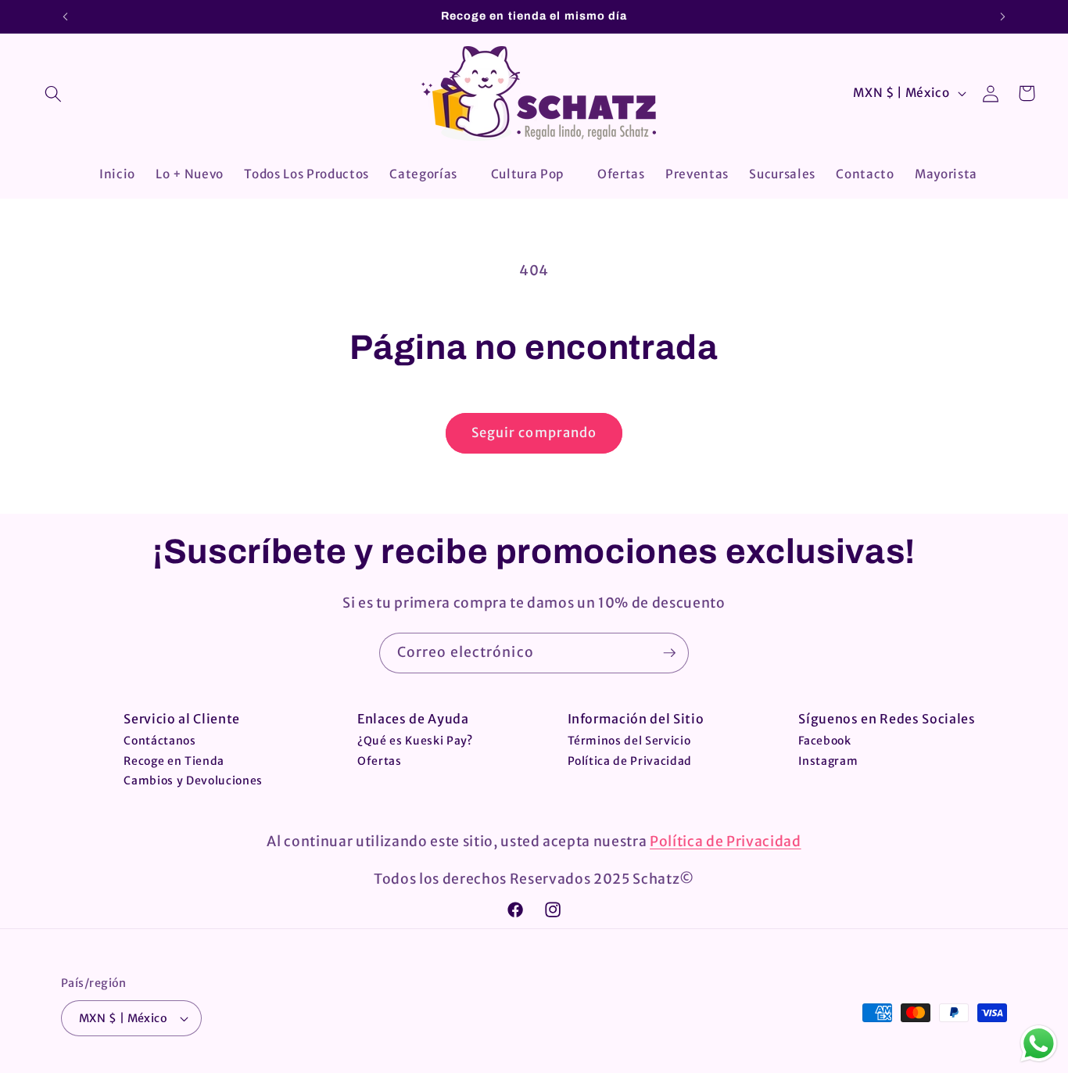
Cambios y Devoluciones (193, 780)
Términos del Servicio (629, 741)
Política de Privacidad (630, 761)
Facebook (824, 741)
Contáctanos (159, 741)
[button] (53, 94)
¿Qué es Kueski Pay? (415, 741)
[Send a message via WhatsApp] (1038, 1043)
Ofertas (379, 761)
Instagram (828, 761)
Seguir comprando (534, 433)
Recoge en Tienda (174, 761)
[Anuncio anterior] (65, 16)
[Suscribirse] (669, 653)
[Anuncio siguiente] (1003, 16)
